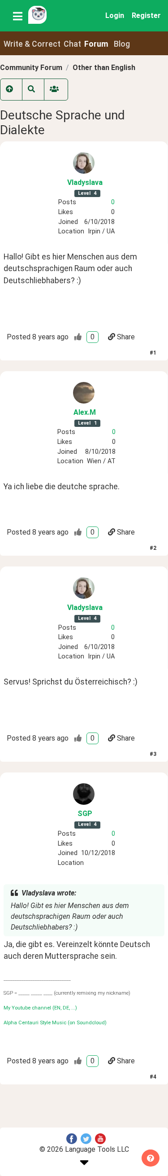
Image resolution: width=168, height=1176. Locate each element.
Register (146, 15)
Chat (72, 43)
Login (114, 15)
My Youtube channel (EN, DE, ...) (40, 1008)
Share (126, 337)
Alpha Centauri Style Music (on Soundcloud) (55, 1023)
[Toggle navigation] (17, 16)
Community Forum (31, 67)
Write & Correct (32, 43)
